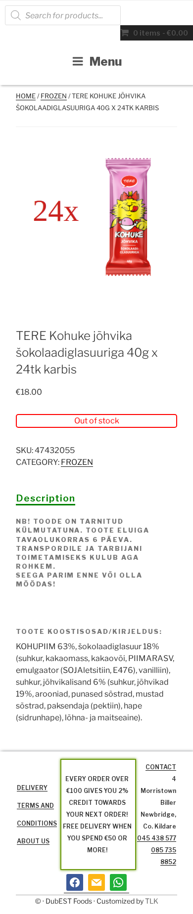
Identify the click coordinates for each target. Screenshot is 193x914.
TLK (151, 901)
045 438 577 (156, 838)
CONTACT (160, 767)
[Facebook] (75, 882)
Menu (106, 61)
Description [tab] (45, 498)
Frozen (54, 96)
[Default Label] (96, 882)
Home (26, 96)
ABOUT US (33, 841)
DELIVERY (32, 787)
